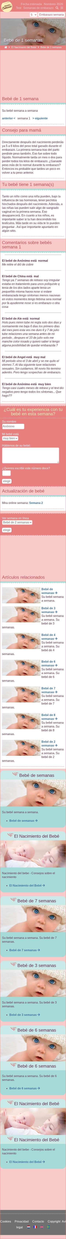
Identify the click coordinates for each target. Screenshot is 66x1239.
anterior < (8, 118)
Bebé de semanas (22, 820)
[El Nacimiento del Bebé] (33, 853)
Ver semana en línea (15, 518)
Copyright (55, 1221)
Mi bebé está (10, 434)
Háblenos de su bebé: (16, 445)
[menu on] (61, 7)
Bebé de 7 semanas (23, 950)
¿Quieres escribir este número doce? (26, 468)
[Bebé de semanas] (33, 792)
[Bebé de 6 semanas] (33, 1047)
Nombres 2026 (53, 4)
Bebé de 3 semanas (23, 1014)
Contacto (38, 1221)
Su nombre (9, 421)
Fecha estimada (31, 4)
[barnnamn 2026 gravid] (48, 1227)
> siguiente (40, 118)
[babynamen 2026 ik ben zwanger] (29, 1227)
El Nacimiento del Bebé (23, 47)
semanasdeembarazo (6, 7)
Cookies (6, 1221)
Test (18, 7)
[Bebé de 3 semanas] (33, 983)
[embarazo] (56, 7)
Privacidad (22, 1221)
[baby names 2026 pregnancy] (42, 1227)
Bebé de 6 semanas (23, 1088)
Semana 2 (36, 502)
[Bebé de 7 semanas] (33, 918)
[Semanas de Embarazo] (5, 47)
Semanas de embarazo (38, 7)
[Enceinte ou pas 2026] (35, 1227)
